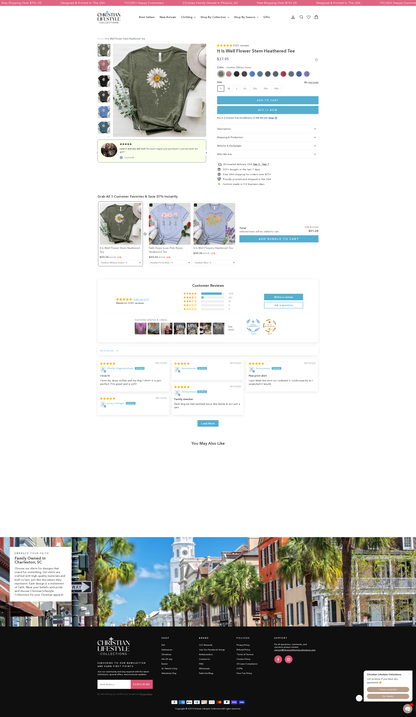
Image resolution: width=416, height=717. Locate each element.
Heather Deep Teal (260, 74)
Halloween (167, 649)
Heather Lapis (307, 74)
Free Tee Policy (244, 673)
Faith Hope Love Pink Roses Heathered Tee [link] (166, 249)
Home (101, 38)
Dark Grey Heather (244, 74)
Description (224, 128)
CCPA (239, 668)
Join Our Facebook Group (212, 649)
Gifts (266, 17)
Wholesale (204, 668)
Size (267, 82)
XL (245, 88)
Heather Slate (291, 74)
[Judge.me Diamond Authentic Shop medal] (253, 325)
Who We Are (224, 154)
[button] (225, 45)
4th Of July (167, 659)
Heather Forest (268, 74)
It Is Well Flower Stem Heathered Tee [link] (120, 249)
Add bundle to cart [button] (279, 238)
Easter (165, 664)
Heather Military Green (221, 74)
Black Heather (236, 74)
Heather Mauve (229, 74)
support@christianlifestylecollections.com (294, 650)
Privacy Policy (146, 694)
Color (234, 67)
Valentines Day (169, 673)
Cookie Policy (243, 659)
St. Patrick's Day (169, 668)
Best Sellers (147, 17)
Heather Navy (275, 74)
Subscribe (141, 684)
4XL (276, 88)
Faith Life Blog (206, 673)
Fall (163, 645)
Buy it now (268, 110)
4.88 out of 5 (141, 299)
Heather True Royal (299, 74)
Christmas (166, 654)
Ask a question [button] (283, 305)
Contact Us (204, 659)
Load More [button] (208, 423)
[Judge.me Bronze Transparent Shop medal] (269, 325)
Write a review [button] (283, 297)
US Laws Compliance (247, 664)
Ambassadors (206, 654)
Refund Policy (243, 649)
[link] (120, 224)
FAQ (201, 664)
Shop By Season (245, 17)
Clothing (187, 17)
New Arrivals (168, 17)
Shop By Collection (214, 17)
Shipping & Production (230, 137)
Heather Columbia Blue (252, 74)
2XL (255, 88)
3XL (266, 88)
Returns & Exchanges (229, 145)
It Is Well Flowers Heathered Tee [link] (213, 248)
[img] (107, 363)
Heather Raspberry (283, 74)
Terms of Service (245, 654)
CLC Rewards (205, 645)
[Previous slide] (97, 152)
